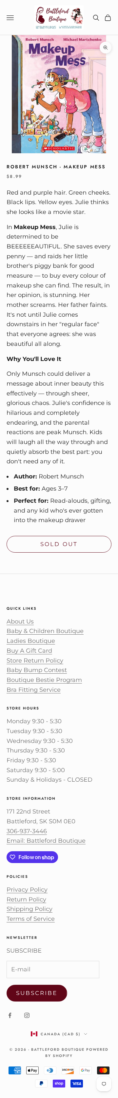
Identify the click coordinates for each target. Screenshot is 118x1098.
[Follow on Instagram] (27, 1015)
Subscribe (37, 993)
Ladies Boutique (31, 640)
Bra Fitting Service (34, 689)
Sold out (58, 544)
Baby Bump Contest (37, 670)
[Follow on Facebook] (10, 1015)
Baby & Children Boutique (45, 631)
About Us (20, 621)
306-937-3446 (27, 831)
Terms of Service (31, 918)
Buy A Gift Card (29, 650)
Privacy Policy (27, 889)
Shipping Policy (29, 909)
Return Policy (26, 899)
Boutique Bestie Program (44, 680)
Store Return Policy (35, 660)
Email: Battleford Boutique (46, 840)
